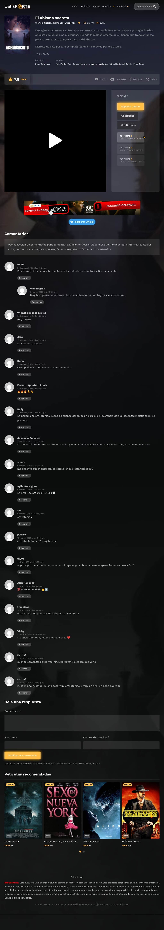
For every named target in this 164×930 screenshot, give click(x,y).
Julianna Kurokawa (98, 64)
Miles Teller (138, 64)
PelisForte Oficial (84, 221)
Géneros (106, 6)
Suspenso (70, 23)
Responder (24, 278)
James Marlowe (80, 64)
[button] (80, 851)
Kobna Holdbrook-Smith (120, 64)
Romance (58, 23)
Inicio (75, 6)
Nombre (10, 737)
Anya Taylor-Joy (63, 64)
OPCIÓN (131, 137)
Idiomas (121, 6)
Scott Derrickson (43, 64)
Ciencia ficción (43, 23)
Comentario (12, 711)
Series (96, 6)
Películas (85, 6)
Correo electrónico (96, 737)
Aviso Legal (77, 877)
